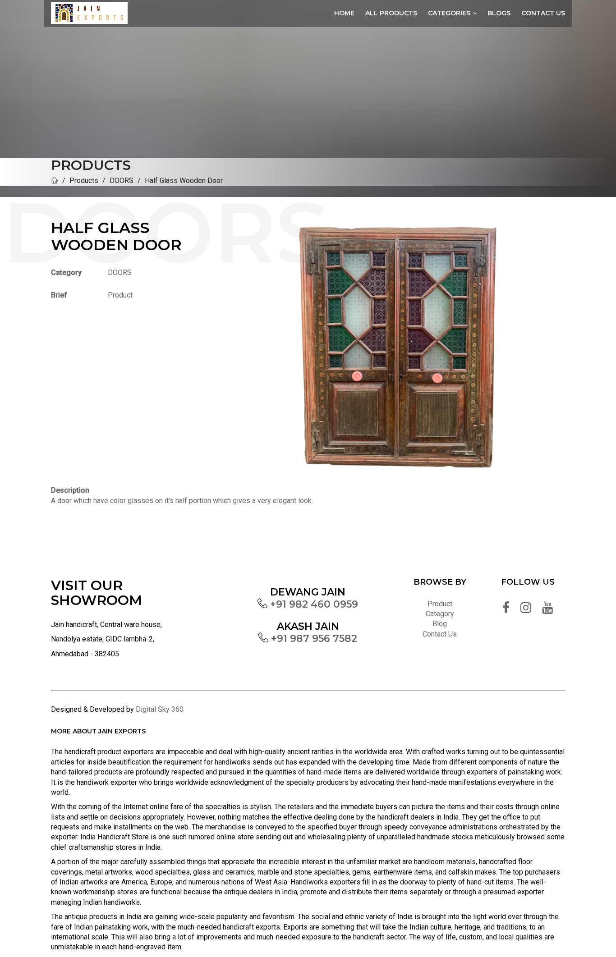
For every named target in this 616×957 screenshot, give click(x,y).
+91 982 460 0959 (314, 604)
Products (83, 180)
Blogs (498, 13)
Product (440, 604)
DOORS (121, 180)
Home (344, 13)
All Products (391, 13)
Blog (439, 623)
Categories (449, 13)
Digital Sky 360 (160, 709)
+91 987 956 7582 (314, 638)
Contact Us (543, 13)
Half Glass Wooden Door (184, 180)
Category (440, 613)
